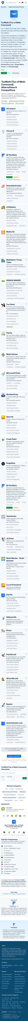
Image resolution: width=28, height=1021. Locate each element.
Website (4, 73)
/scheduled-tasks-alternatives (9, 184)
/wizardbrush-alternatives (8, 676)
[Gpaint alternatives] (3, 705)
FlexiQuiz (13, 906)
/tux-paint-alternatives (7, 302)
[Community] (22, 2)
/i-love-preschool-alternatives (9, 583)
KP (3, 595)
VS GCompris (7, 859)
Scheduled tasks (9, 58)
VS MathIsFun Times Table (11, 869)
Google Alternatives (20, 979)
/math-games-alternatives (8, 352)
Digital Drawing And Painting (10, 791)
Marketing (22, 1002)
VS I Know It (7, 850)
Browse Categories (7, 974)
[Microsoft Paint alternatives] (3, 374)
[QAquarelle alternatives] (3, 618)
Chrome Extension (7, 979)
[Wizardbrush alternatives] (3, 679)
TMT (14, 14)
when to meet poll (13, 1017)
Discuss (21, 965)
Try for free (9, 177)
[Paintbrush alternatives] (3, 655)
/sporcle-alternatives (6, 415)
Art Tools (12, 789)
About (3, 967)
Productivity (15, 1002)
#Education (4, 101)
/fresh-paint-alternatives (7, 437)
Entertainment (21, 794)
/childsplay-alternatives (7, 205)
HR (17, 1004)
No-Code (6, 998)
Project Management (15, 1005)
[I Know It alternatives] (3, 131)
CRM (3, 1002)
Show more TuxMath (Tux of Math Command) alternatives (14, 749)
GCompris (15, 56)
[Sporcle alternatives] (3, 417)
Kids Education (8, 800)
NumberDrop (5, 64)
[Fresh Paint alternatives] (3, 440)
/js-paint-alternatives (6, 537)
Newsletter (5, 988)
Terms (19, 1011)
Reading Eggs (13, 66)
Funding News (5, 983)
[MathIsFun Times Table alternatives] (3, 260)
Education (23, 792)
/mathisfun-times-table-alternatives (10, 258)
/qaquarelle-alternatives (7, 615)
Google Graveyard (19, 985)
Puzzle (16, 800)
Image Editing (21, 797)
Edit (3, 69)
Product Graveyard (20, 983)
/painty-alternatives (6, 331)
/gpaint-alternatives (6, 702)
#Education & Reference (7, 103)
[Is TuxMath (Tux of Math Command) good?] (9, 73)
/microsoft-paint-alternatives (8, 371)
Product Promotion (7, 965)
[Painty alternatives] (3, 333)
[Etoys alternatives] (3, 631)
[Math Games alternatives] (3, 355)
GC (3, 109)
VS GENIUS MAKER (9, 855)
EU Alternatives (11, 884)
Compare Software (7, 976)
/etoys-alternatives (6, 628)
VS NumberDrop (8, 846)
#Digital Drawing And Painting (16, 101)
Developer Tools (19, 789)
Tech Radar (18, 974)
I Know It (22, 56)
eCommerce (12, 1004)
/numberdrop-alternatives (8, 392)
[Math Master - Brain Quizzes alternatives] (3, 559)
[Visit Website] (26, 130)
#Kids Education (19, 103)
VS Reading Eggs (8, 853)
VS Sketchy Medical (9, 866)
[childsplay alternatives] (3, 208)
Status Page (16, 73)
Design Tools (5, 999)
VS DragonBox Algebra (10, 871)
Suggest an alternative (14, 756)
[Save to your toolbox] (14, 19)
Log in (3, 776)
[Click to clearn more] (14, 930)
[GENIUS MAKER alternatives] (3, 281)
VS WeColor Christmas (10, 864)
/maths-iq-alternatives (7, 230)
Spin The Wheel (16, 1016)
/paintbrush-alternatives (7, 652)
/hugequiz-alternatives (7, 461)
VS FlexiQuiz (7, 873)
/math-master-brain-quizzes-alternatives (12, 556)
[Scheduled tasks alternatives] (3, 186)
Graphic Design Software (9, 797)
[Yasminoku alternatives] (3, 517)
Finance (14, 1007)
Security (21, 800)
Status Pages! (5, 981)
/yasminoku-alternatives (7, 514)
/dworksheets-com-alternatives (9, 721)
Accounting (5, 1004)
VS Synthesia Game (9, 857)
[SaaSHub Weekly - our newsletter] (19, 2)
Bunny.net (14, 1014)
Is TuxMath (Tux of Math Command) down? (14, 893)
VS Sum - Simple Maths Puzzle (12, 848)
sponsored (22, 937)
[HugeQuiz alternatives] (3, 464)
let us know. (23, 886)
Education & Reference (10, 794)
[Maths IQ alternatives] (3, 232)
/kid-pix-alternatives (6, 593)
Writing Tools (5, 1005)
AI (2, 998)
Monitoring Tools (6, 1007)
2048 (6, 789)
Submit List (5, 985)
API (7, 967)
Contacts (15, 965)
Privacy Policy (12, 1011)
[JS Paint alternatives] (3, 539)
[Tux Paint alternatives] (3, 305)
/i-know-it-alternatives (7, 129)
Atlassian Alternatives (20, 981)
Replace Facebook (19, 976)
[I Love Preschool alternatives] (3, 585)
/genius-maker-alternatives (8, 278)
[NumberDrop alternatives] (3, 395)
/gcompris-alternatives (7, 107)
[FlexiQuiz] (3, 155)
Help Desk (8, 1002)
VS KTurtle (6, 862)
